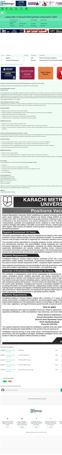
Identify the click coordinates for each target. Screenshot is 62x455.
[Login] (4, 13)
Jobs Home (2, 9)
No (10, 381)
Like (7, 427)
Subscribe (22, 427)
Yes (5, 381)
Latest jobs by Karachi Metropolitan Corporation (11, 64)
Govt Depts (11, 9)
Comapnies (16, 9)
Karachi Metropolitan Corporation (10, 351)
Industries (21, 9)
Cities (7, 9)
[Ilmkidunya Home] (7, 3)
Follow (36, 427)
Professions (26, 9)
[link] (21, 3)
